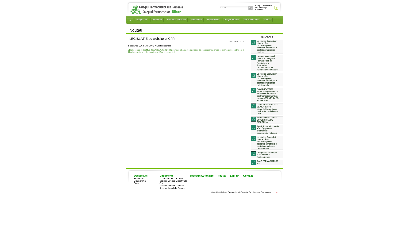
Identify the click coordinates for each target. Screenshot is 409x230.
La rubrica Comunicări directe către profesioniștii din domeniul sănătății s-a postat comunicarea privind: (267, 46)
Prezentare (139, 178)
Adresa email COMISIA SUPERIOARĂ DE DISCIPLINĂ (267, 120)
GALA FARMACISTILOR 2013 (267, 162)
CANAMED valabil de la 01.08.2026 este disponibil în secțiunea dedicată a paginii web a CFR (267, 109)
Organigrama (140, 181)
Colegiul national (231, 20)
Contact (267, 20)
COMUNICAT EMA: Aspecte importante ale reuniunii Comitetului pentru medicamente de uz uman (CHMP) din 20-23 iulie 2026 (268, 95)
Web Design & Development (260, 192)
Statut (136, 183)
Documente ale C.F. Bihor (171, 178)
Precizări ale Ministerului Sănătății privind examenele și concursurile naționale (268, 129)
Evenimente (196, 20)
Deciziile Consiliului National (172, 188)
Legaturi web (213, 20)
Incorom (275, 192)
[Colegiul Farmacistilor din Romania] (156, 13)
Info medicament (251, 20)
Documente (157, 20)
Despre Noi (141, 20)
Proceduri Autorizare (176, 20)
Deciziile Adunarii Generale (171, 185)
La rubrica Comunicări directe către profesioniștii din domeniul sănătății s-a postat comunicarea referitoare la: (267, 79)
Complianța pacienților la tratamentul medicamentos (267, 154)
